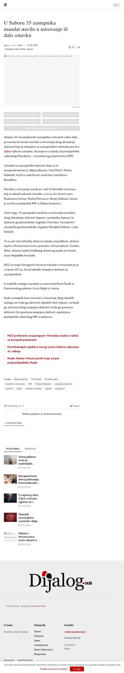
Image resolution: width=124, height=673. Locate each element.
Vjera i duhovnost (43, 649)
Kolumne (39, 636)
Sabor (7, 151)
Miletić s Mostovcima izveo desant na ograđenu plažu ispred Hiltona (28, 540)
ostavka (9, 388)
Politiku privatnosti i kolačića (53, 669)
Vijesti (30, 49)
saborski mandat (33, 388)
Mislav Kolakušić (43, 384)
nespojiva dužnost (63, 384)
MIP (30, 384)
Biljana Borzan (21, 379)
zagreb (48, 388)
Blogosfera (40, 654)
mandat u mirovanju (15, 384)
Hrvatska (9, 49)
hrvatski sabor (51, 379)
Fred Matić (36, 379)
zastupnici (60, 388)
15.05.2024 (32, 45)
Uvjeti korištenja (25, 660)
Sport (37, 640)
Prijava (75, 405)
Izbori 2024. (20, 49)
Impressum (9, 660)
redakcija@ (70, 631)
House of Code (38, 606)
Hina (20, 45)
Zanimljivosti (41, 645)
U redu (77, 669)
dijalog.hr (81, 631)
